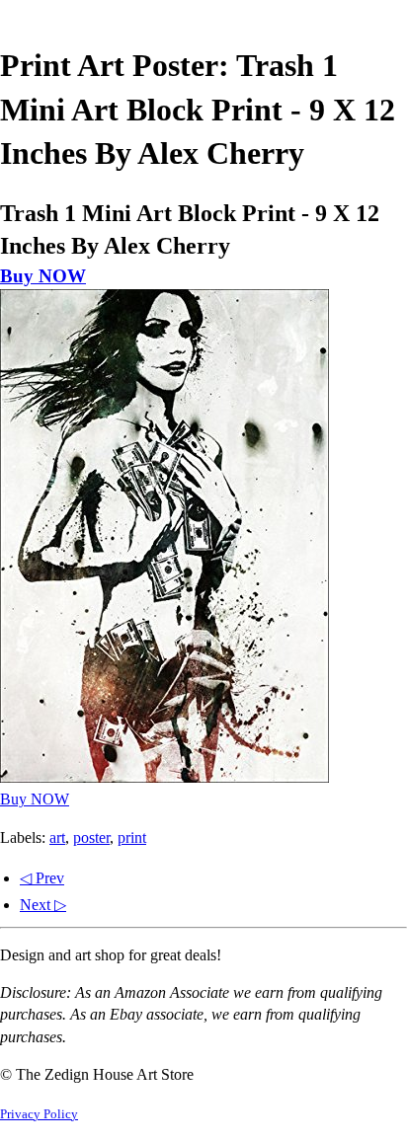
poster (91, 837)
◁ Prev (42, 878)
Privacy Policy (39, 1114)
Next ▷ (43, 904)
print (132, 837)
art (57, 837)
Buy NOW (43, 276)
